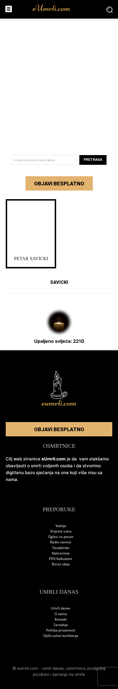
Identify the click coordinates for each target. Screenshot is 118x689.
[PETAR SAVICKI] (31, 227)
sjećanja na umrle (68, 674)
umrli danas (53, 668)
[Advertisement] (59, 85)
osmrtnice (75, 668)
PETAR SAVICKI (31, 258)
